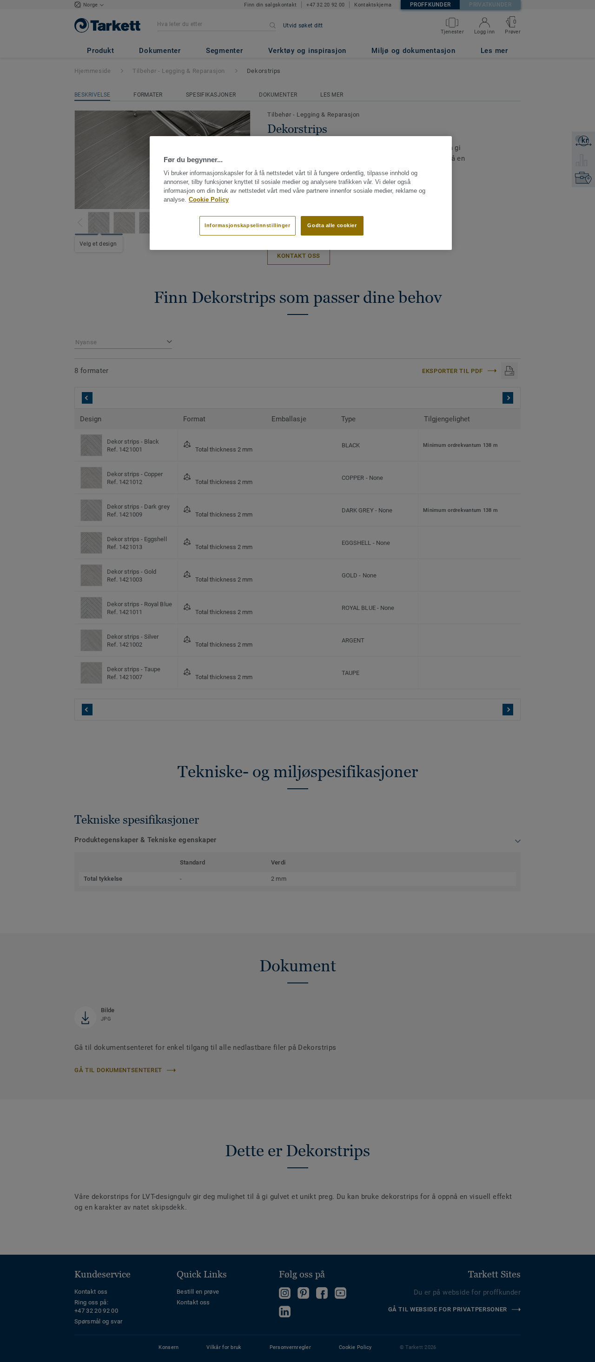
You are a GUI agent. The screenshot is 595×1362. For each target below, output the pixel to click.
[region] (301, 192)
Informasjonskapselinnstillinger (248, 225)
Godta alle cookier (332, 225)
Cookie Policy (209, 199)
